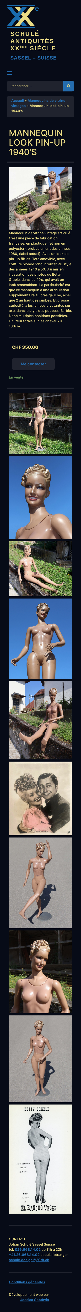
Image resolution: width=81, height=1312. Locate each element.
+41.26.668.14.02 (24, 1254)
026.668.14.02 (28, 1249)
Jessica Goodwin (34, 1300)
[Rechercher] (68, 86)
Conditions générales (27, 1282)
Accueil (17, 100)
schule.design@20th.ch (29, 1260)
